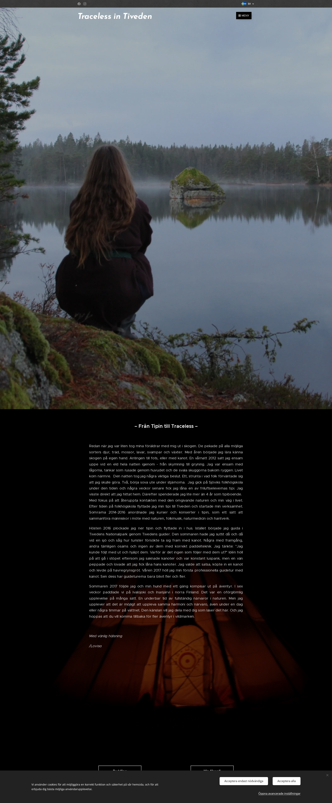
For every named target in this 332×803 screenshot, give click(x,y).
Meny (245, 15)
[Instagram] (84, 4)
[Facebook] (79, 4)
